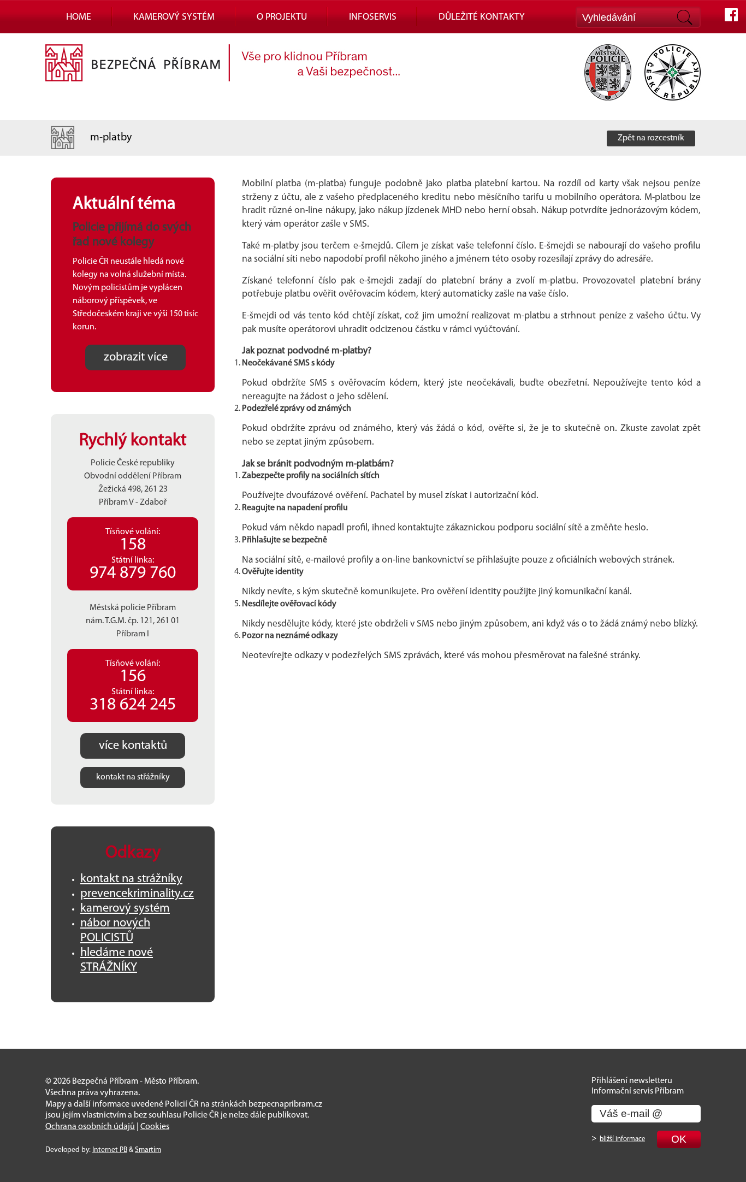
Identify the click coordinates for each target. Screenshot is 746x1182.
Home (78, 17)
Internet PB (109, 1150)
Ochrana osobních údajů (90, 1126)
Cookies (154, 1126)
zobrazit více (136, 357)
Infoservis (372, 17)
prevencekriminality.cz (137, 894)
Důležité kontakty (482, 17)
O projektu (282, 17)
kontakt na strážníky (131, 879)
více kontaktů (133, 746)
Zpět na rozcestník (651, 138)
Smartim (148, 1150)
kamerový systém (125, 908)
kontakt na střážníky (133, 777)
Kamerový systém (174, 17)
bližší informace (622, 1139)
